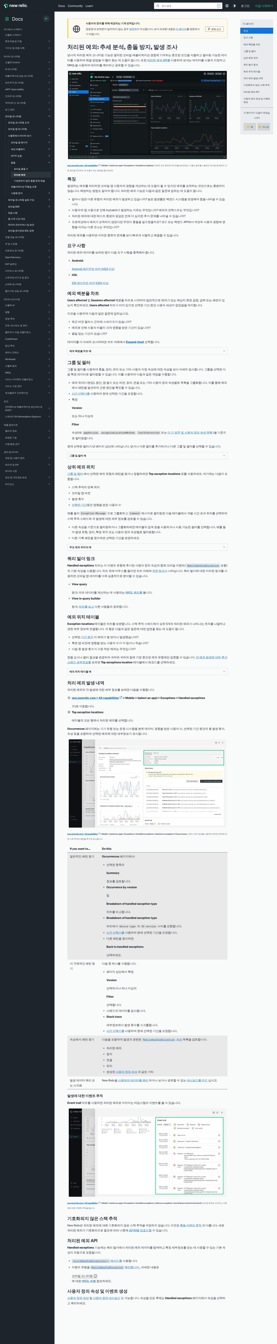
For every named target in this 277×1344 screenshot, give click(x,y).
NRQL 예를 (89, 1281)
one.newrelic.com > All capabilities (82, 165)
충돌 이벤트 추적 (190, 1225)
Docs (61, 6)
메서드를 (97, 1261)
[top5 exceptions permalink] (97, 466)
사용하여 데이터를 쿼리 (133, 1080)
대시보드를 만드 (197, 1080)
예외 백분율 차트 (251, 44)
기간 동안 (87, 637)
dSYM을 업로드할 (140, 1230)
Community (75, 6)
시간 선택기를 (81, 393)
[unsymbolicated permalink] (119, 1218)
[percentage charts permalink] (101, 293)
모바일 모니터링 (82, 1276)
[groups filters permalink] (93, 362)
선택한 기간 (79, 505)
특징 (245, 30)
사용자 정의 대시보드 (106, 1298)
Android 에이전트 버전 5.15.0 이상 (93, 269)
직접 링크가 (159, 571)
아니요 (263, 126)
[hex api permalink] (99, 1240)
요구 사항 (248, 37)
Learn (89, 6)
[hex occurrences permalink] (106, 682)
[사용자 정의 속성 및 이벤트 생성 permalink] (129, 1290)
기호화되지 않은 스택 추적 (256, 84)
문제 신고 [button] (216, 29)
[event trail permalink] (105, 1096)
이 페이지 (181, 29)
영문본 (133, 29)
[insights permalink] (97, 558)
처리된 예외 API (251, 91)
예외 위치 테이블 (251, 71)
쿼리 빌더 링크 (250, 64)
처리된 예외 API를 (158, 60)
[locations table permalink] (101, 616)
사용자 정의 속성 (126, 1072)
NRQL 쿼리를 (133, 592)
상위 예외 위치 (250, 57)
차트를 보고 (86, 606)
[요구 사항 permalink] (87, 245)
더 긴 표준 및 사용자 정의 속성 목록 (190, 432)
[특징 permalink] (77, 178)
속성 (162, 1039)
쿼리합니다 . (132, 1267)
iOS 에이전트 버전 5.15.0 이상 (90, 283)
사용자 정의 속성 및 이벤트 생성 (256, 100)
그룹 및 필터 (75, 473)
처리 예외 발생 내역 (253, 78)
